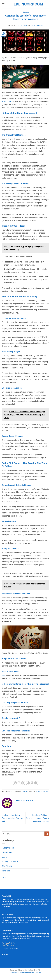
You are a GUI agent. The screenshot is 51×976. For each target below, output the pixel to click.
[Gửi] (46, 833)
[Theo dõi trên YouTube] (12, 944)
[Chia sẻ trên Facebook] (19, 783)
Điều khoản (14, 973)
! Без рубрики (8, 848)
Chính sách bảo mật (27, 973)
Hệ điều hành (7, 852)
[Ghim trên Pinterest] (32, 783)
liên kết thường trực (42, 791)
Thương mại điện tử (10, 861)
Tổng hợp (25, 12)
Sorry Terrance (37, 26)
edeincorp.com (25, 4)
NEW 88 (5, 954)
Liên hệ (38, 973)
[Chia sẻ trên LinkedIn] (36, 783)
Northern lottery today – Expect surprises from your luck (13, 818)
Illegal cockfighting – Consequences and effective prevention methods (37, 818)
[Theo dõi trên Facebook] (4, 944)
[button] (3, 4)
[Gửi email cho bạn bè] (28, 783)
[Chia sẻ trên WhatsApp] (15, 783)
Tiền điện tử (7, 866)
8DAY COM (6, 102)
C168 (4, 877)
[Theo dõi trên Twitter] (8, 944)
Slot (4, 675)
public (4, 857)
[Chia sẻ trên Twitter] (23, 783)
